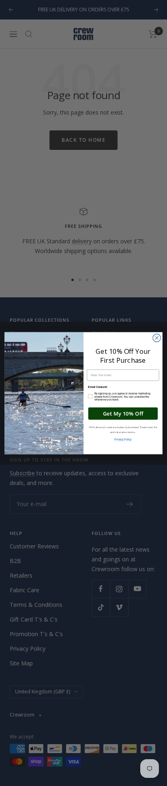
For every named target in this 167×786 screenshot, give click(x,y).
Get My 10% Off (123, 413)
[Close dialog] (157, 338)
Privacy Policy (122, 439)
